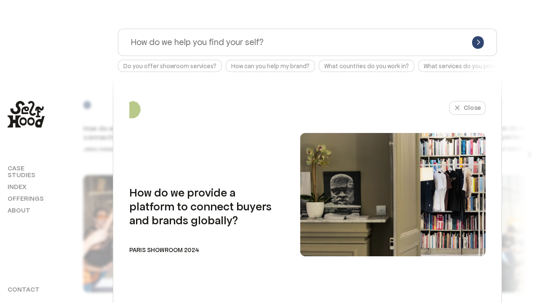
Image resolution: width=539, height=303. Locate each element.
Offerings (26, 198)
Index (17, 186)
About (19, 210)
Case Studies (21, 171)
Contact (24, 289)
